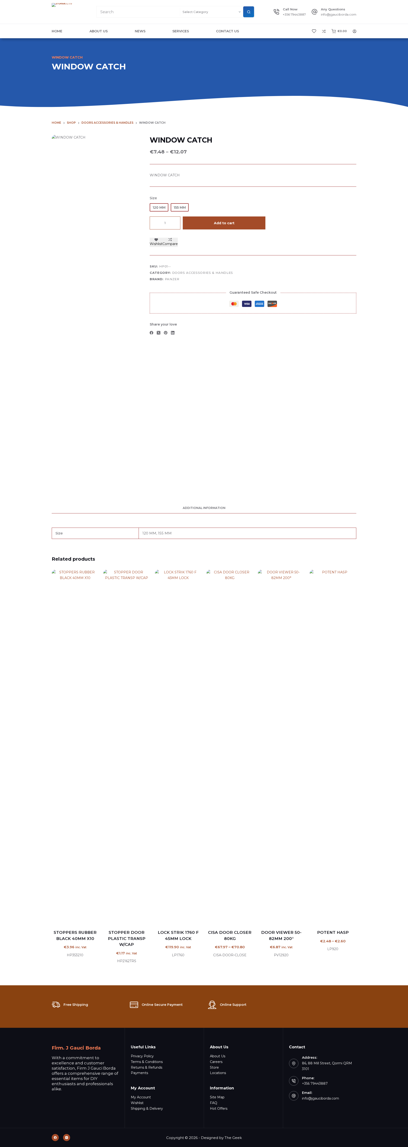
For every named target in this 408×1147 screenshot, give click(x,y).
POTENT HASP (333, 932)
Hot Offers (218, 1108)
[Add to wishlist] (70, 918)
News (140, 31)
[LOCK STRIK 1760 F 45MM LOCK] (178, 747)
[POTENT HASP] (333, 747)
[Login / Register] (354, 31)
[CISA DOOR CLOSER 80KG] (229, 747)
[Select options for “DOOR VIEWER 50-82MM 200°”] (266, 918)
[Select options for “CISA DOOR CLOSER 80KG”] (215, 918)
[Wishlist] (314, 31)
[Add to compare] (80, 918)
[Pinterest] (165, 332)
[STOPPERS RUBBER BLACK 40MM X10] (75, 747)
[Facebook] (151, 332)
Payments (139, 1073)
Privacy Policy (142, 1056)
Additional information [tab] (204, 508)
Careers (216, 1062)
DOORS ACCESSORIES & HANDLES (202, 273)
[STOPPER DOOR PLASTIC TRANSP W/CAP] (126, 747)
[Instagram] (66, 1137)
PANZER (172, 279)
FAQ (213, 1103)
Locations (218, 1073)
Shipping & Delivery (147, 1108)
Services (180, 31)
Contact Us (227, 31)
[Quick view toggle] (90, 918)
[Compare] (324, 31)
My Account (141, 1097)
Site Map (217, 1097)
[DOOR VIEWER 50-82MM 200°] (281, 747)
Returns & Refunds (146, 1067)
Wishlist (137, 1103)
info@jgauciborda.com (338, 14)
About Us (98, 31)
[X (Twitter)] (158, 332)
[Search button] (248, 11)
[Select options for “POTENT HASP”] (318, 918)
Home (57, 31)
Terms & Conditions (147, 1062)
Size (153, 198)
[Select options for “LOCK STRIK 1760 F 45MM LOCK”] (163, 918)
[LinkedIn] (172, 332)
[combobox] (138, 12)
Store (214, 1067)
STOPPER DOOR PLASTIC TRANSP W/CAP (126, 938)
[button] (60, 918)
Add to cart (224, 223)
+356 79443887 (294, 14)
